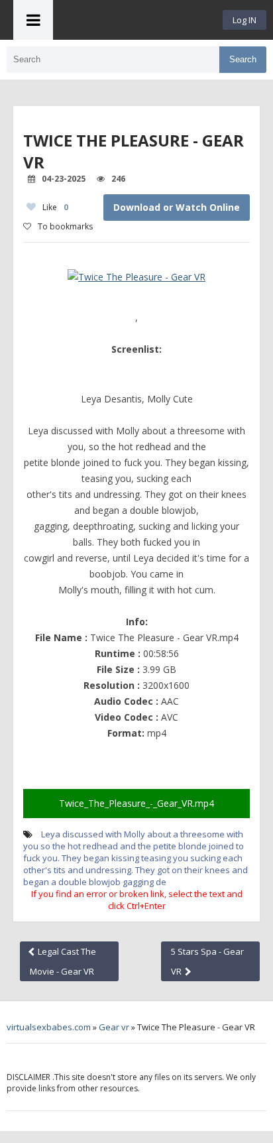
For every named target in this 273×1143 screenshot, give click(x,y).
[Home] (138, 20)
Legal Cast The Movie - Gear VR (63, 961)
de (161, 882)
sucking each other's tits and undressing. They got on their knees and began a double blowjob (135, 870)
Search (242, 59)
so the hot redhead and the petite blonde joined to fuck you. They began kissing (133, 852)
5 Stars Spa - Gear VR (207, 961)
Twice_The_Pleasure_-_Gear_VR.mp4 (136, 803)
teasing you (164, 858)
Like (55, 207)
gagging (138, 882)
